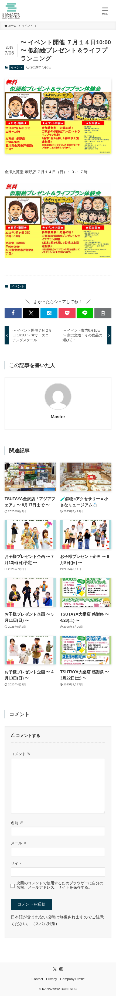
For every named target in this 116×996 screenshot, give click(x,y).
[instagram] (61, 969)
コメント (21, 754)
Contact (37, 979)
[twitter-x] (54, 969)
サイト (16, 863)
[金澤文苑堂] (11, 10)
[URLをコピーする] (102, 313)
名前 (17, 823)
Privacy (51, 979)
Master (58, 416)
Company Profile (72, 979)
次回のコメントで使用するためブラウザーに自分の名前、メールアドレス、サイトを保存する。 (59, 885)
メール (19, 843)
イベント (17, 67)
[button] (13, 313)
